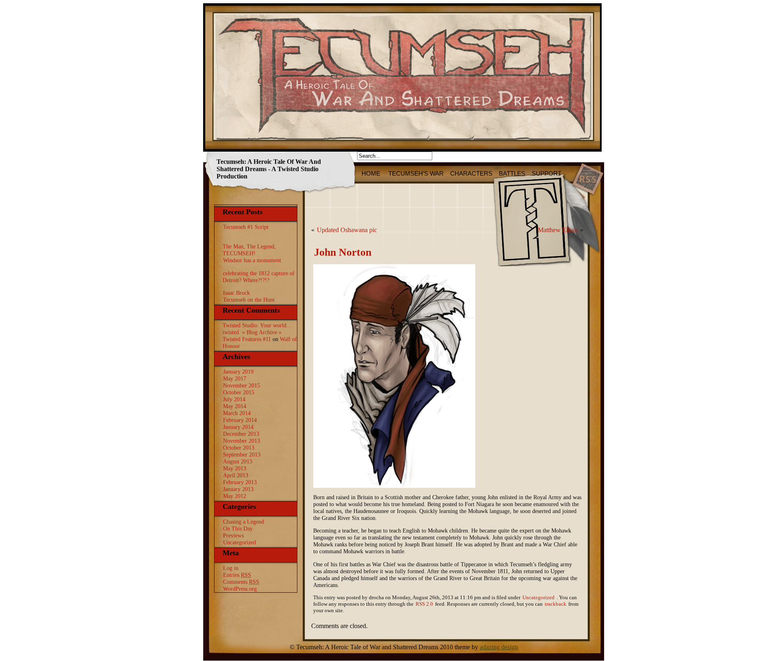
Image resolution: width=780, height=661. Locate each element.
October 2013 (238, 447)
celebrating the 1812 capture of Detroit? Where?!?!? (259, 276)
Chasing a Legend (243, 521)
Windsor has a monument (252, 260)
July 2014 (234, 399)
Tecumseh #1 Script (246, 227)
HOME (372, 173)
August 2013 (237, 461)
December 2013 (241, 434)
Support (546, 173)
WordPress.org (240, 588)
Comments (241, 581)
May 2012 (234, 496)
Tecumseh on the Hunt (249, 299)
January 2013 (238, 489)
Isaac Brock (236, 292)
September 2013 (241, 454)
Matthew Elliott (558, 229)
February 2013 (240, 482)
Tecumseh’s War (416, 173)
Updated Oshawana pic (347, 229)
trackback (555, 604)
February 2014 (240, 420)
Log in (230, 568)
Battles (512, 173)
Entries (237, 575)
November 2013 (241, 440)
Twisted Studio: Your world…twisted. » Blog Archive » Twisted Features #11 (257, 332)
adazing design (499, 647)
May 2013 (234, 468)
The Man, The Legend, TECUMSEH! (249, 250)
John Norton (342, 252)
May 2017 (234, 378)
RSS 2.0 (424, 604)
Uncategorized (239, 542)
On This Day (238, 528)
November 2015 (241, 385)
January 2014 (238, 427)
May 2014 (234, 406)
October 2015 (238, 392)
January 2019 (238, 371)
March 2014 (237, 413)
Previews (233, 535)
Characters (471, 173)
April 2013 (235, 475)
